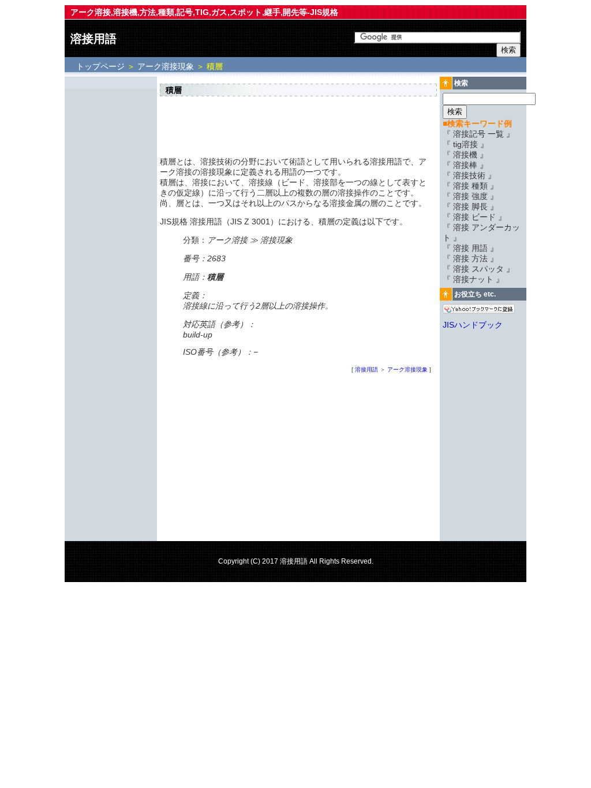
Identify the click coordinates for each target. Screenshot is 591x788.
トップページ (101, 66)
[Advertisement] (111, 252)
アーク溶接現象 (165, 66)
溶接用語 (93, 38)
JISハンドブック (473, 324)
